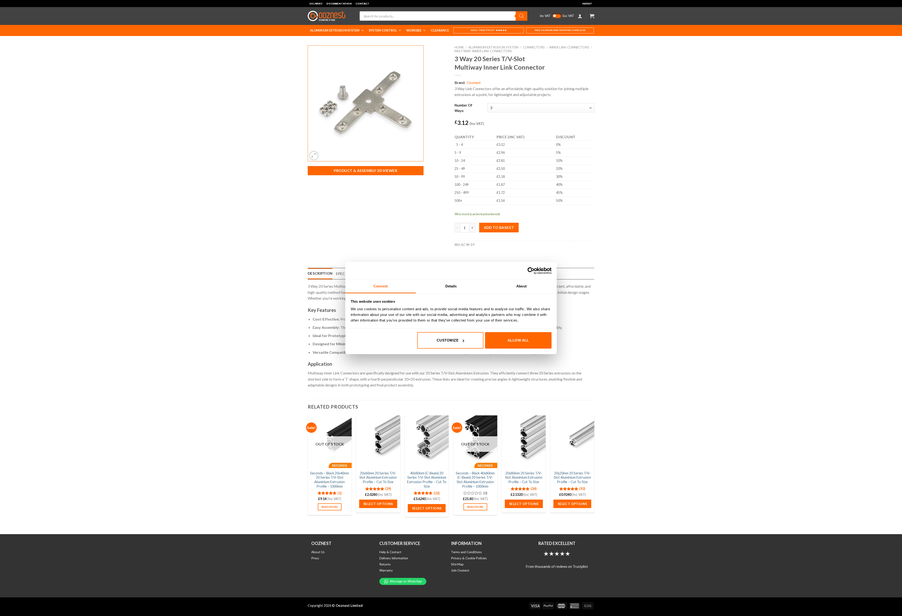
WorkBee (414, 30)
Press (315, 558)
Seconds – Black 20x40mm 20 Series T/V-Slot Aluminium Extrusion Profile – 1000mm (329, 479)
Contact (362, 3)
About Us (318, 552)
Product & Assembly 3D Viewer (365, 170)
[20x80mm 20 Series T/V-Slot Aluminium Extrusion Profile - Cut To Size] (524, 441)
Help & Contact (390, 552)
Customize (448, 340)
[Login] (580, 16)
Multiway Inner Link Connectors (483, 51)
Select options (378, 504)
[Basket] (592, 16)
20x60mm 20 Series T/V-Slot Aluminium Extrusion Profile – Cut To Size (378, 477)
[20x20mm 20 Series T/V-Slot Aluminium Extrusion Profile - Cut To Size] (572, 441)
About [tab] (521, 286)
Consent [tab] (380, 286)
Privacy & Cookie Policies (469, 558)
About (587, 3)
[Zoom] (314, 155)
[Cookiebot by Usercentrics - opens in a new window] (531, 270)
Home (459, 47)
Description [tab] (320, 273)
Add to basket (499, 227)
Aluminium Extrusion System (335, 30)
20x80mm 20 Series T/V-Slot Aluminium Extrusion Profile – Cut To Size (523, 477)
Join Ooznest (460, 570)
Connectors (534, 47)
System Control (383, 30)
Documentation (339, 3)
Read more (330, 506)
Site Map (457, 564)
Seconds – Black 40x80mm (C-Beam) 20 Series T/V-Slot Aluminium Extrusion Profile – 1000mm (475, 479)
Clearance (440, 30)
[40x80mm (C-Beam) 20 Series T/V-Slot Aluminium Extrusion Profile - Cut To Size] (427, 441)
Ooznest (474, 82)
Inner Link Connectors (569, 47)
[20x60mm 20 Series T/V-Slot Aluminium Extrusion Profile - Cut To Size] (378, 441)
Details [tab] (451, 286)
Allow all (518, 340)
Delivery (316, 3)
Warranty (386, 570)
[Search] (521, 16)
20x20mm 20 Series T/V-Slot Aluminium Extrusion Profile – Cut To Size (572, 477)
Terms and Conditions (466, 552)
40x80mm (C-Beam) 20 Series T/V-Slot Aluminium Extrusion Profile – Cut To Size (426, 479)
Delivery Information (393, 558)
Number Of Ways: (463, 108)
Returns (385, 564)
